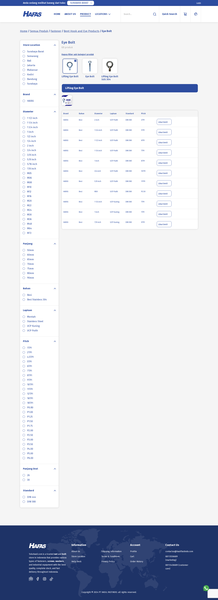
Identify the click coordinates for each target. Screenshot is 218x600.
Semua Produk (39, 31)
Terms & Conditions (110, 556)
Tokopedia (31, 579)
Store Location (31, 45)
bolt (64, 554)
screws (50, 561)
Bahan (26, 288)
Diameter (28, 111)
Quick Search (169, 14)
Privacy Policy (108, 561)
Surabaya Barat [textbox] (79, 2)
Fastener (56, 31)
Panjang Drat (30, 468)
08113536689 (171, 556)
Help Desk (76, 561)
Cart (132, 556)
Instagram (45, 579)
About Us (70, 14)
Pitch (26, 341)
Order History (136, 561)
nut (55, 554)
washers (59, 561)
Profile (133, 551)
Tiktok (51, 579)
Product (85, 14)
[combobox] (80, 3)
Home (57, 14)
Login (198, 3)
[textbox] (103, 14)
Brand (26, 94)
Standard (28, 490)
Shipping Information (111, 551)
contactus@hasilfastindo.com (179, 551)
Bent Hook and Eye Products (81, 31)
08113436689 (171, 565)
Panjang (27, 243)
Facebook (38, 579)
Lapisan (27, 310)
